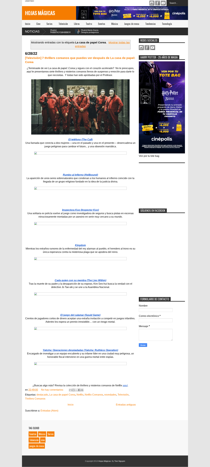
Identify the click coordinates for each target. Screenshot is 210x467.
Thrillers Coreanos (35, 398)
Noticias (32, 31)
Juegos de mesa (131, 24)
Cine (38, 24)
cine (43, 440)
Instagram (151, 3)
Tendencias (150, 24)
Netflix (80, 394)
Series (49, 24)
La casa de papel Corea (62, 394)
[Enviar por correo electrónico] (70, 390)
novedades (110, 394)
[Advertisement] (162, 184)
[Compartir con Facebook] (79, 390)
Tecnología (167, 24)
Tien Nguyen (119, 461)
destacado (42, 394)
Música (114, 24)
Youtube (163, 3)
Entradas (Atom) (49, 410)
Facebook (157, 3)
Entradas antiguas (126, 404)
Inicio (27, 24)
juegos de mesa (36, 446)
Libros (77, 24)
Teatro (89, 24)
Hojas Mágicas (40, 12)
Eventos (101, 24)
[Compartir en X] (76, 390)
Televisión (63, 24)
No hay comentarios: (52, 389)
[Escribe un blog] (73, 390)
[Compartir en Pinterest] (82, 390)
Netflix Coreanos (94, 394)
